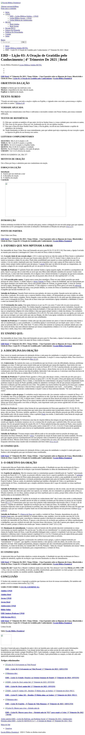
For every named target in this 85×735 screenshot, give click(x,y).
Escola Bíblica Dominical (10, 732)
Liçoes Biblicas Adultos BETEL (30, 65)
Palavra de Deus (26, 514)
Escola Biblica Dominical (62, 78)
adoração (78, 285)
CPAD (7, 14)
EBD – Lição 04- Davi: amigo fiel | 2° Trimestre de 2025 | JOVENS (30, 686)
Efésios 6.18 (20, 103)
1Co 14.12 (53, 442)
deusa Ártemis (39, 281)
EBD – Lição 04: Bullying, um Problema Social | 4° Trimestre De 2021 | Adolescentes (36, 719)
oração (42, 264)
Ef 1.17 (8, 502)
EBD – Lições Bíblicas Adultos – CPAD (24, 16)
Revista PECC (10, 28)
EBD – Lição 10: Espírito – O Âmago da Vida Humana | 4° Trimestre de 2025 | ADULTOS (39, 704)
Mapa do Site (5, 725)
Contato (8, 34)
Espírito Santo (6, 516)
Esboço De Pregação (12, 30)
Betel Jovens (14, 26)
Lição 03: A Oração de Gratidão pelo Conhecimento (32, 78)
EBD (3, 76)
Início (7, 12)
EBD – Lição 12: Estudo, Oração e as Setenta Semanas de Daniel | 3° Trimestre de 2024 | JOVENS (42, 678)
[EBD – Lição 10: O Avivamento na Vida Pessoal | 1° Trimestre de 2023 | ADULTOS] (20, 665)
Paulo (43, 414)
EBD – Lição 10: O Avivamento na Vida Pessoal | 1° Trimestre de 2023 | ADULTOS (36, 669)
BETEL (8, 22)
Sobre (7, 36)
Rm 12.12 (33, 359)
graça (32, 436)
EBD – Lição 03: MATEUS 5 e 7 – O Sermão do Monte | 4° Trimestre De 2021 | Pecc (36, 721)
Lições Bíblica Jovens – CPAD (21, 18)
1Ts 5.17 (69, 227)
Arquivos (8, 728)
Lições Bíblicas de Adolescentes (21, 20)
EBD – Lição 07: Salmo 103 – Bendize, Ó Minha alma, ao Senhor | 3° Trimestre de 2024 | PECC (41, 695)
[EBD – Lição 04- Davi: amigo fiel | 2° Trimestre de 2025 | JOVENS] (29, 682)
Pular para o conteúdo (8, 8)
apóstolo (80, 475)
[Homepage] (10, 3)
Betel (7, 76)
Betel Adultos (14, 24)
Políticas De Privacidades (14, 32)
